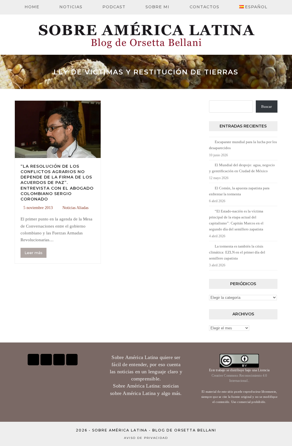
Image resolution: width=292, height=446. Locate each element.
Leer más (33, 252)
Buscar (266, 106)
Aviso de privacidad (146, 438)
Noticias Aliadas (75, 208)
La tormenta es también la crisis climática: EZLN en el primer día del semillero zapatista (237, 252)
